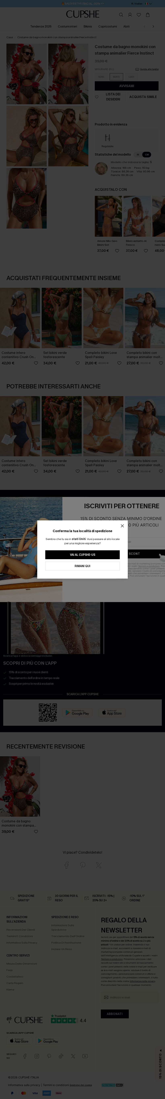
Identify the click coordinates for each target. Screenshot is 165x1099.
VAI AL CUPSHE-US (82, 555)
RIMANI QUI (82, 566)
